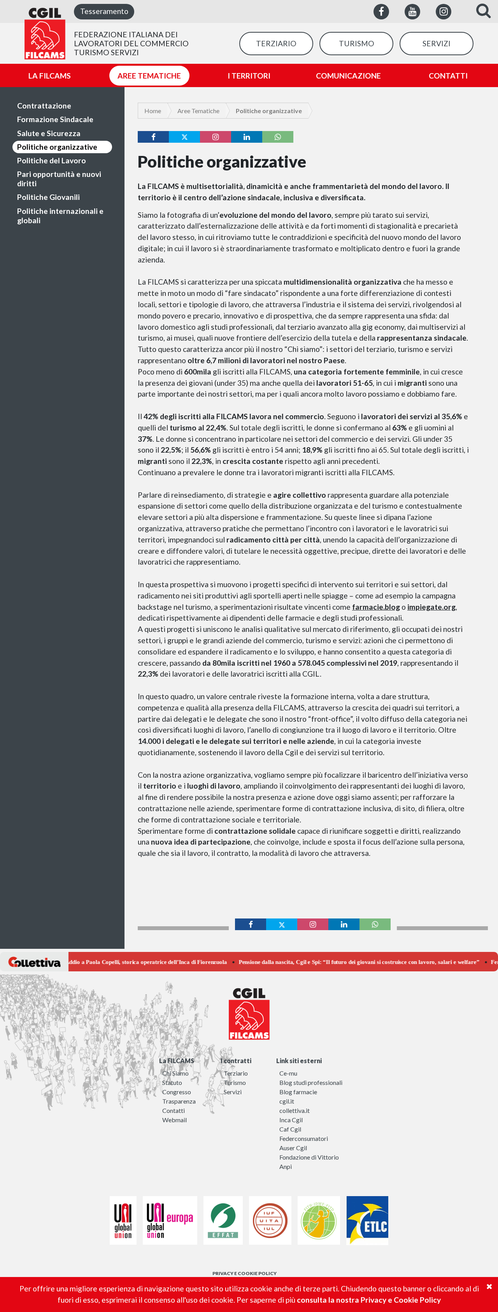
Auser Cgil (293, 1147)
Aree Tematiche (198, 110)
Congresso (176, 1091)
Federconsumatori (303, 1138)
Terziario (236, 1073)
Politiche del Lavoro (51, 160)
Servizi (233, 1091)
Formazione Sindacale (55, 119)
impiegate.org (431, 606)
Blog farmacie (298, 1091)
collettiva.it (294, 1110)
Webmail (174, 1119)
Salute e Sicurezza (49, 133)
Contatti (173, 1110)
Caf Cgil (290, 1129)
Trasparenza (179, 1101)
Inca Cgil (291, 1119)
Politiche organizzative (57, 146)
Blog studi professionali (310, 1082)
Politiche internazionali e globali (60, 215)
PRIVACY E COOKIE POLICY (244, 1273)
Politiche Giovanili (48, 196)
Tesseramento (104, 11)
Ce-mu (288, 1073)
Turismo (235, 1082)
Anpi (285, 1166)
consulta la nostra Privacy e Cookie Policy (369, 1299)
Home (152, 110)
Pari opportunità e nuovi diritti (59, 179)
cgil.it (286, 1101)
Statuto (172, 1082)
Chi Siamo (175, 1073)
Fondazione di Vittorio (309, 1157)
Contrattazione (44, 105)
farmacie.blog (376, 606)
